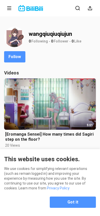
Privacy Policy (58, 188)
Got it (72, 202)
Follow (14, 56)
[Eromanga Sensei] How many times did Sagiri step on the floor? (49, 137)
